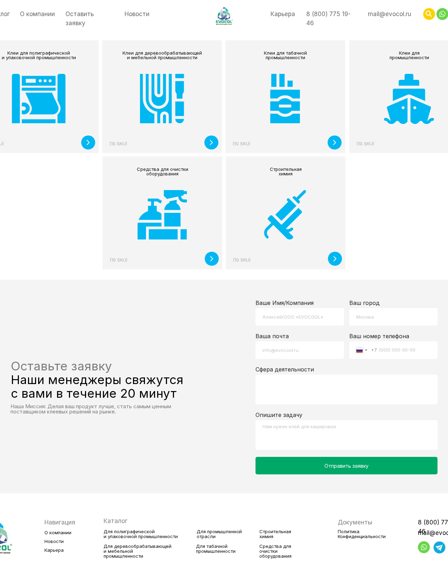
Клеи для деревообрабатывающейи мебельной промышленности (162, 55)
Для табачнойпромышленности (216, 548)
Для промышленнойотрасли (219, 534)
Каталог (115, 520)
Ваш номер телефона (379, 336)
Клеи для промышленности (409, 55)
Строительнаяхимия (286, 171)
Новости (137, 14)
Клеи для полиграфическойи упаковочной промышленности (39, 55)
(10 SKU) (365, 143)
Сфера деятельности (284, 369)
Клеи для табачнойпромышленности (285, 55)
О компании (37, 14)
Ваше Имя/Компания (284, 302)
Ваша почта (272, 336)
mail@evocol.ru (389, 14)
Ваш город (364, 302)
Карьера (283, 14)
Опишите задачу (278, 414)
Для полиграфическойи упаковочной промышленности (141, 534)
